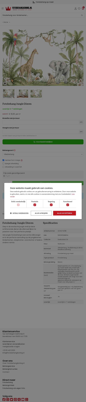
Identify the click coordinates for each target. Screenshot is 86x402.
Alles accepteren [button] (64, 213)
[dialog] (43, 201)
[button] (19, 213)
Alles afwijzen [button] (41, 213)
